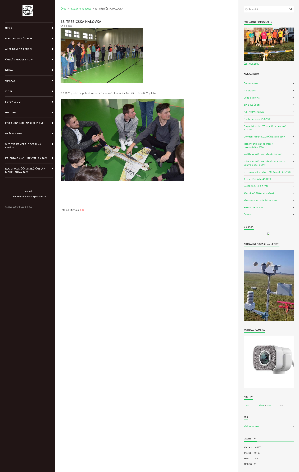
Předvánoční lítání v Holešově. (259, 193)
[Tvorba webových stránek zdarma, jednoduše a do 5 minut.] (25, 207)
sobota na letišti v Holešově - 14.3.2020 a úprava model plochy (264, 163)
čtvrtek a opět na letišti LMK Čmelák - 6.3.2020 (267, 171)
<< (247, 405)
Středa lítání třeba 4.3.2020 (257, 179)
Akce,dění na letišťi (18, 49)
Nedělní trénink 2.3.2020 (256, 186)
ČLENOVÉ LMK (251, 63)
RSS (30, 206)
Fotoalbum (13, 101)
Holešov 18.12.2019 (253, 207)
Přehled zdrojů (251, 426)
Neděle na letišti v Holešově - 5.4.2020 (263, 154)
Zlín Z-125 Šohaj (252, 104)
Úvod (8, 27)
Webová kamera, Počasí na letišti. (23, 146)
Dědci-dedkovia (252, 97)
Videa (9, 91)
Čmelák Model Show (19, 59)
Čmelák (247, 214)
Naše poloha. (14, 133)
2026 (268, 405)
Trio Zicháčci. (250, 90)
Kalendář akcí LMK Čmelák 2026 (26, 158)
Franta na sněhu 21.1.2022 (257, 119)
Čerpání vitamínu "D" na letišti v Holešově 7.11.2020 (265, 127)
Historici (11, 112)
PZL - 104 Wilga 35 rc (254, 111)
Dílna (9, 70)
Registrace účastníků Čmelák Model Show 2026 (25, 170)
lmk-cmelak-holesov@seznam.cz (29, 196)
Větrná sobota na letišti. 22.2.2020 (261, 200)
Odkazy (10, 80)
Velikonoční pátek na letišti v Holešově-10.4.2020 (258, 145)
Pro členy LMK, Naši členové (24, 122)
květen (261, 405)
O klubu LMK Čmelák (19, 38)
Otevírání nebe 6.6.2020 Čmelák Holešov (264, 136)
